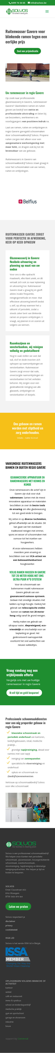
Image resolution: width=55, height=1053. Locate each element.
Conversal (23, 1038)
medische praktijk (14, 1009)
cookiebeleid (11, 930)
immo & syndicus (13, 1001)
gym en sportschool (15, 1013)
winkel (8, 992)
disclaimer (10, 921)
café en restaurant (14, 996)
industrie (9, 1022)
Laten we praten (18, 906)
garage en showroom (15, 1018)
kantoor (9, 988)
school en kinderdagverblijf (18, 1005)
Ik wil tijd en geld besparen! (24, 693)
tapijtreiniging (28, 749)
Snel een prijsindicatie (27, 51)
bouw (8, 1026)
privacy (9, 926)
